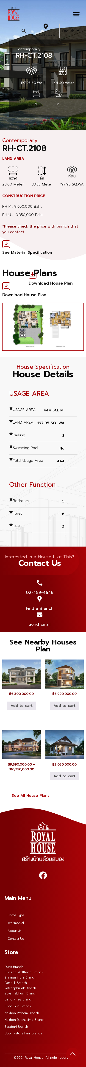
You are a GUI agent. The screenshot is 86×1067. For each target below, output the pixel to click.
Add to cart (22, 705)
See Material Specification (27, 252)
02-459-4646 (39, 592)
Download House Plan (51, 283)
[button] (76, 14)
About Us (15, 931)
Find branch (46, 35)
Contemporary (28, 49)
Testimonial (16, 923)
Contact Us (16, 938)
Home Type (16, 915)
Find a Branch (39, 608)
